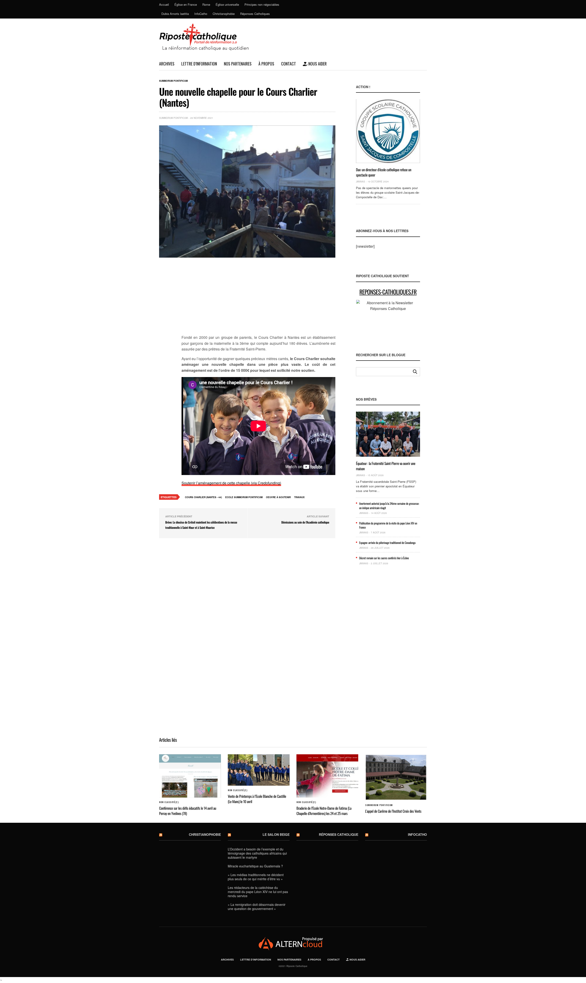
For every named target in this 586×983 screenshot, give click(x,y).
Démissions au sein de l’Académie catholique (305, 522)
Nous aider (317, 64)
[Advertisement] (258, 299)
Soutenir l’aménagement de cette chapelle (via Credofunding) (231, 483)
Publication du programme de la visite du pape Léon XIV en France (388, 525)
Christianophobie (224, 13)
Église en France (185, 4)
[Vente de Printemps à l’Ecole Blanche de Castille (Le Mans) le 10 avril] (259, 770)
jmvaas (360, 181)
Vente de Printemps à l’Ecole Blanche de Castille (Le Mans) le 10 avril (257, 798)
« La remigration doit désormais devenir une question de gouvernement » (256, 906)
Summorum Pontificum (173, 81)
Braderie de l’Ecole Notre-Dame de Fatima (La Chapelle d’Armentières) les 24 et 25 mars (323, 810)
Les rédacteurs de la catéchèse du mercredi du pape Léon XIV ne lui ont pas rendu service (258, 891)
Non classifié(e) (169, 802)
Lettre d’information (199, 64)
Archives (166, 64)
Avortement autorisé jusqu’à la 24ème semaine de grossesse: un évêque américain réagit (389, 505)
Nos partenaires (238, 64)
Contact (288, 64)
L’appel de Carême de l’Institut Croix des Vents (393, 811)
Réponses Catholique (338, 834)
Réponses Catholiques (255, 13)
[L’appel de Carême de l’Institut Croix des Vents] (396, 777)
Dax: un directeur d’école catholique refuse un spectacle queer (383, 172)
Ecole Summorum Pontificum (244, 497)
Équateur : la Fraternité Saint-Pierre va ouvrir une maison (385, 466)
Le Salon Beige (276, 834)
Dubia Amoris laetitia (175, 13)
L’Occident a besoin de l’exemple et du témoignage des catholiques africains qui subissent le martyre (257, 853)
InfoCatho (200, 13)
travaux (299, 497)
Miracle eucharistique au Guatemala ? (255, 866)
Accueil (164, 4)
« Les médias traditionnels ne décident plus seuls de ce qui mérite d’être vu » (256, 876)
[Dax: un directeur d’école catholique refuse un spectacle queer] (388, 131)
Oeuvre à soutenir (278, 497)
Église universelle (227, 4)
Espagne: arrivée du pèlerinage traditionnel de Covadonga (387, 542)
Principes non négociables (261, 4)
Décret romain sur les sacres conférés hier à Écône (384, 558)
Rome (206, 4)
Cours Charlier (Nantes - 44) (203, 497)
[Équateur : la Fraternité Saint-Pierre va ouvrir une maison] (388, 434)
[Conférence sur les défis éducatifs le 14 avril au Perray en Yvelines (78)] (190, 776)
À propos (266, 64)
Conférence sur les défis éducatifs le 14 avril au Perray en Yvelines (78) (187, 810)
